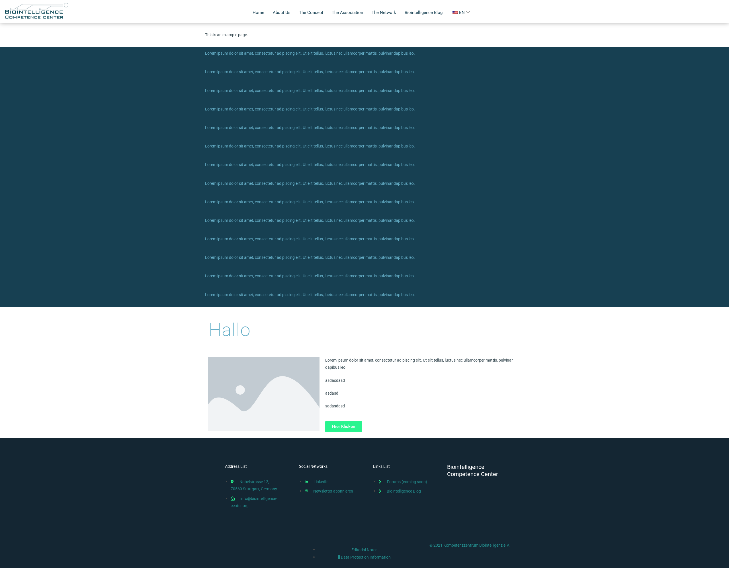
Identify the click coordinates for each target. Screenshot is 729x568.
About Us (281, 12)
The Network (384, 12)
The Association (347, 12)
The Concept (311, 12)
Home (258, 12)
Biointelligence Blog (424, 12)
